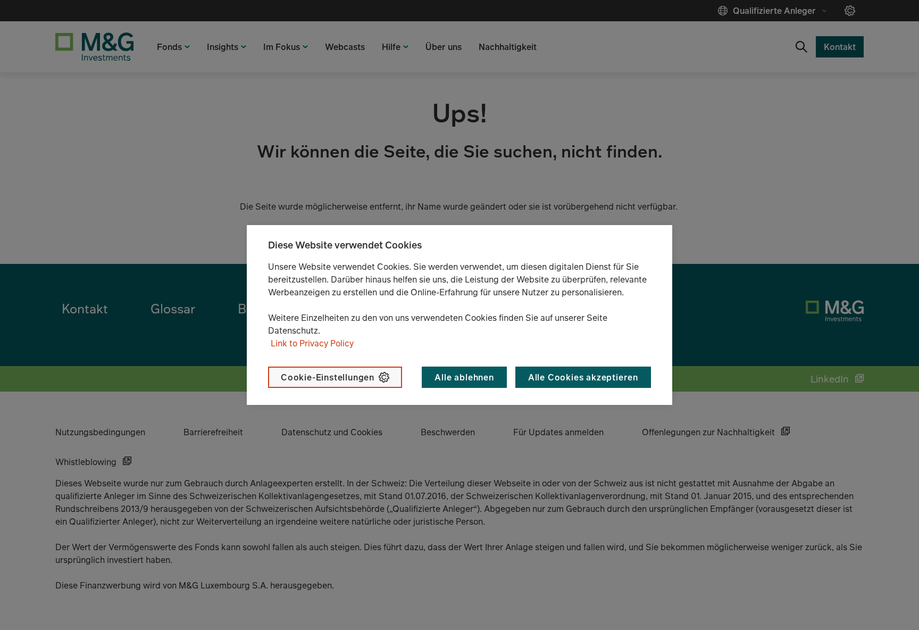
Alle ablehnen (464, 377)
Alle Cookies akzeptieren (583, 377)
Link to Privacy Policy (312, 343)
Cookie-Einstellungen (327, 377)
